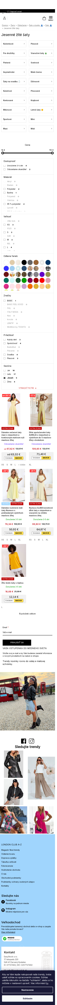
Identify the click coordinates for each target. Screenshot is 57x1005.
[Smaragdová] (6, 280)
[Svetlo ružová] (12, 286)
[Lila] (24, 286)
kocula (12, 319)
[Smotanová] (18, 262)
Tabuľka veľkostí (8, 862)
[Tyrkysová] (18, 268)
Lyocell (12, 208)
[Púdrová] (18, 286)
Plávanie (13, 351)
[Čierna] (24, 262)
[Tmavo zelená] (18, 280)
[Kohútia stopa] (36, 274)
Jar (11, 370)
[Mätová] (12, 280)
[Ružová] (48, 280)
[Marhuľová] (42, 286)
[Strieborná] (42, 262)
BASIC (11, 300)
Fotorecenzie (7, 866)
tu (47, 983)
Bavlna (12, 193)
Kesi (11, 316)
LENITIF (12, 323)
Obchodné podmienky (11, 878)
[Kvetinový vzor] (12, 274)
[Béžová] (12, 262)
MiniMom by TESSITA (18, 327)
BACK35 (18, 458)
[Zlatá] (48, 286)
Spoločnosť (14, 343)
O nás (3, 874)
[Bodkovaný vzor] (6, 274)
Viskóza (12, 200)
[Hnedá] (36, 262)
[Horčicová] (36, 286)
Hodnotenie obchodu (10, 870)
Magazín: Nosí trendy (10, 850)
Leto (11, 374)
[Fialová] (42, 274)
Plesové (12, 358)
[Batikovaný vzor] (42, 268)
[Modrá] (6, 268)
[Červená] (42, 280)
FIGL (11, 308)
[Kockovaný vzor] (48, 268)
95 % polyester (16, 204)
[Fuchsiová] (30, 280)
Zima (11, 382)
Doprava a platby (8, 858)
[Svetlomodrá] (12, 268)
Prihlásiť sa (17, 642)
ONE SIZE (13, 221)
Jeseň (12, 378)
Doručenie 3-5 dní (17, 165)
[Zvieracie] (18, 274)
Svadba (12, 354)
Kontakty (5, 886)
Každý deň (14, 339)
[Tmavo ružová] (6, 286)
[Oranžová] (30, 286)
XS (10, 225)
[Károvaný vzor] (36, 268)
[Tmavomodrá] (48, 262)
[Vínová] (36, 280)
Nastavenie (27, 990)
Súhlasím (27, 998)
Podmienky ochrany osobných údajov (18, 882)
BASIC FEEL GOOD (17, 304)
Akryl (11, 181)
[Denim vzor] (24, 268)
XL (30, 465)
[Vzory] (30, 268)
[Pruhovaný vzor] (30, 274)
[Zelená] (24, 280)
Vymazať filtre (26, 388)
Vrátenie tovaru (8, 854)
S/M (11, 236)
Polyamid (13, 196)
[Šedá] (30, 262)
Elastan (12, 185)
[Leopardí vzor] (24, 274)
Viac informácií (8, 932)
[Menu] (51, 18)
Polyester (13, 189)
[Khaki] (48, 274)
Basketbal (13, 347)
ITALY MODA (14, 312)
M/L (10, 243)
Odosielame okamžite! (18, 169)
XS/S (11, 228)
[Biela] (6, 262)
